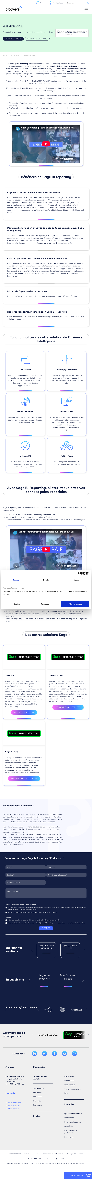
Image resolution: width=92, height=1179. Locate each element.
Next (84, 950)
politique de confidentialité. (52, 920)
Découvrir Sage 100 (24, 712)
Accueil (5, 55)
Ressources (69, 1076)
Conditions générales (56, 1158)
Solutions (37, 1116)
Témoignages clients (72, 1089)
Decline (17, 604)
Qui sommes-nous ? (73, 1113)
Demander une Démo (37, 38)
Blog (66, 1093)
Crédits (35, 1154)
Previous (31, 950)
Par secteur (38, 1092)
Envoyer (46, 928)
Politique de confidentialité (52, 1154)
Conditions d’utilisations (60, 1163)
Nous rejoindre (14, 1106)
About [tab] (76, 580)
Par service (37, 1105)
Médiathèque (13, 1109)
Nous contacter (14, 1103)
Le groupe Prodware (72, 1122)
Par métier (37, 1096)
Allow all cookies (75, 604)
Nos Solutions (15, 55)
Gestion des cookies (36, 1158)
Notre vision (69, 1118)
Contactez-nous (13, 38)
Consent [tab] (16, 580)
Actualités (68, 1126)
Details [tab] (46, 580)
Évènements (69, 1080)
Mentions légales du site (19, 1154)
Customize (45, 604)
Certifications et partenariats (70, 1131)
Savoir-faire (38, 1088)
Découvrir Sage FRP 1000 (68, 707)
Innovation (69, 1104)
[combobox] (78, 3)
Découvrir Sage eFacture (24, 778)
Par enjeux (37, 1101)
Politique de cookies (75, 1154)
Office (75, 417)
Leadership (68, 1137)
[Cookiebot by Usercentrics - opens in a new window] (79, 573)
